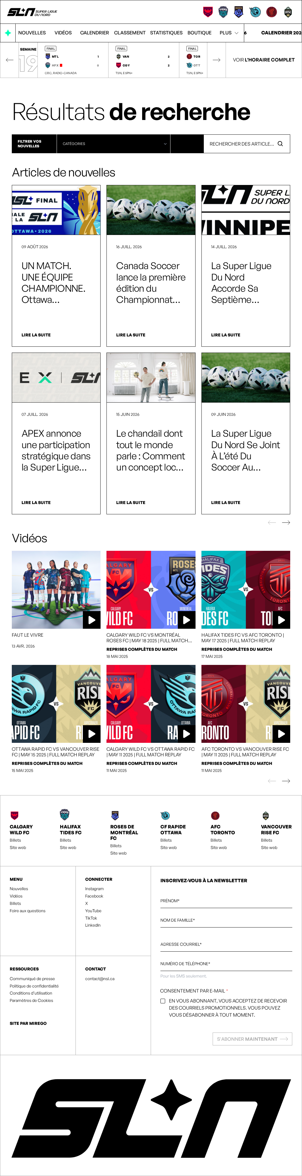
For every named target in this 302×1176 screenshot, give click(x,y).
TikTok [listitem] (91, 918)
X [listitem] (86, 903)
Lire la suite (36, 335)
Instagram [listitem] (94, 888)
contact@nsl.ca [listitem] (99, 978)
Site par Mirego (28, 1023)
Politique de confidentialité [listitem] (34, 986)
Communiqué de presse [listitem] (32, 978)
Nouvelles (32, 33)
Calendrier (94, 33)
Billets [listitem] (15, 840)
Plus (226, 33)
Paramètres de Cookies (31, 1000)
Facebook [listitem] (94, 896)
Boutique (199, 33)
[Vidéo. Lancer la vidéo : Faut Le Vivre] (56, 590)
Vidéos (63, 33)
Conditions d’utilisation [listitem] (31, 993)
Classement (130, 33)
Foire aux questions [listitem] (27, 910)
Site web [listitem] (18, 847)
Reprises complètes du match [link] (141, 649)
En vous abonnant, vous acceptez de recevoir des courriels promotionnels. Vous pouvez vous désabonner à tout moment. (228, 1008)
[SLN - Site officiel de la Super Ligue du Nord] (32, 12)
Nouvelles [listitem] (19, 888)
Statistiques (166, 33)
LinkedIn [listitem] (93, 925)
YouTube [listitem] (93, 910)
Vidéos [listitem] (16, 896)
